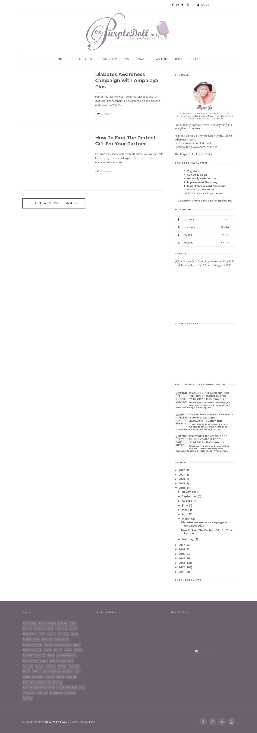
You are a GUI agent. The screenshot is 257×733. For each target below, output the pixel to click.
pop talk (42, 692)
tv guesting (29, 692)
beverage (47, 639)
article (73, 628)
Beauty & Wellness (114, 58)
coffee (51, 634)
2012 (182, 567)
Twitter (206, 235)
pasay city (63, 634)
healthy (50, 676)
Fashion (160, 58)
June (185, 505)
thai (77, 671)
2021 (182, 474)
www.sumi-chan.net (205, 147)
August (187, 500)
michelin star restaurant (62, 692)
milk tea (37, 671)
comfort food (57, 660)
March (186, 518)
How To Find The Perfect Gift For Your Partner (206, 531)
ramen (60, 676)
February (188, 539)
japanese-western (66, 655)
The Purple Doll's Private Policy (193, 154)
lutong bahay (30, 660)
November (189, 491)
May (185, 509)
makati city (62, 628)
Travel (142, 58)
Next (68, 203)
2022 (182, 470)
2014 (182, 558)
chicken (78, 650)
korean (39, 666)
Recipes (195, 58)
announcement (47, 623)
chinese (58, 650)
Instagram (206, 227)
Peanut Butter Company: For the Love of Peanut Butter (209, 394)
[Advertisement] (204, 353)
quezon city (29, 623)
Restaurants (82, 58)
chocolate (37, 676)
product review (52, 671)
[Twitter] (182, 4)
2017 (182, 545)
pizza (70, 660)
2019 (182, 483)
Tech (178, 58)
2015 (182, 554)
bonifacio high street (34, 682)
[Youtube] (188, 4)
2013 (182, 563)
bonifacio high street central (38, 687)
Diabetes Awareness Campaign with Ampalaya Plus (126, 80)
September (190, 496)
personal (71, 676)
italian (26, 676)
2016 (182, 549)
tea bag (27, 698)
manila (48, 644)
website (62, 666)
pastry (43, 660)
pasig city (74, 666)
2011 (182, 571)
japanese (62, 623)
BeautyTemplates (56, 721)
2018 (182, 488)
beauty (47, 650)
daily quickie (30, 634)
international (61, 639)
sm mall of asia (62, 644)
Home (60, 58)
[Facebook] (172, 4)
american (38, 628)
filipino (27, 628)
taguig (49, 628)
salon (81, 687)
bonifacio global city (34, 655)
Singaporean (55, 682)
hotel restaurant (32, 650)
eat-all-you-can (31, 639)
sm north (28, 666)
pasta (51, 655)
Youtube (206, 242)
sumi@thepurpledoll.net (196, 143)
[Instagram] (177, 4)
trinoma (50, 666)
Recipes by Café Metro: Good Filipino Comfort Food (208, 437)
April (185, 514)
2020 (182, 479)
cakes (76, 644)
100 (55, 203)
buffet (68, 650)
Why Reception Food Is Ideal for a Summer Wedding (211, 416)
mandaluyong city (32, 644)
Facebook (206, 219)
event (42, 634)
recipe (26, 671)
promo (74, 634)
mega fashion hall (66, 687)
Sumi (92, 721)
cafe (72, 623)
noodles (67, 671)
